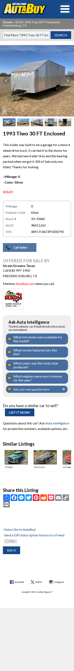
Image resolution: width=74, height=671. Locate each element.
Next (67, 81)
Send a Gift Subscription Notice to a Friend (34, 535)
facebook (19, 582)
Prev (6, 81)
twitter (38, 582)
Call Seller (20, 247)
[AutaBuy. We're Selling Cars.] (24, 8)
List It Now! (19, 412)
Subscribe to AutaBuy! (20, 529)
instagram (58, 582)
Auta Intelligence (57, 423)
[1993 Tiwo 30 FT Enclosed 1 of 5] (37, 80)
